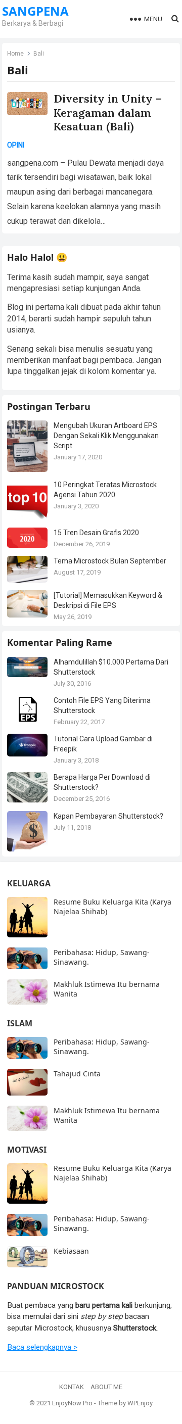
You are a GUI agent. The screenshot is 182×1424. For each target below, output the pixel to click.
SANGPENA (35, 11)
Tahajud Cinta (77, 1073)
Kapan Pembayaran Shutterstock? (108, 816)
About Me (106, 1387)
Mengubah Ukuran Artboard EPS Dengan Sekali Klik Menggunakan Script (106, 435)
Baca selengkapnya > (42, 1347)
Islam (19, 1023)
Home (15, 53)
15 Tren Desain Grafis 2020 (96, 533)
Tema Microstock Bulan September (110, 561)
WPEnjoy (140, 1403)
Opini (15, 145)
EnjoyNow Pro (72, 1403)
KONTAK (71, 1387)
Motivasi (27, 1149)
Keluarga (29, 883)
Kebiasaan (71, 1251)
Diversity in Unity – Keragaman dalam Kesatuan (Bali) (108, 112)
